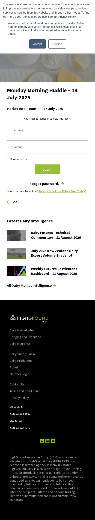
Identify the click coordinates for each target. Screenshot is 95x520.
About (14, 367)
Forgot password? (44, 183)
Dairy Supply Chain (22, 354)
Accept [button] (37, 44)
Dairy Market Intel (22, 330)
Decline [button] (57, 44)
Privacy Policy (19, 398)
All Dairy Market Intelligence (29, 285)
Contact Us (17, 384)
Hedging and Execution (25, 337)
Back (15, 201)
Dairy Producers (21, 361)
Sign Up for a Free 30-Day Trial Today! (62, 191)
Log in (47, 169)
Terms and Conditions (24, 391)
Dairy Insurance (20, 344)
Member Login (19, 374)
